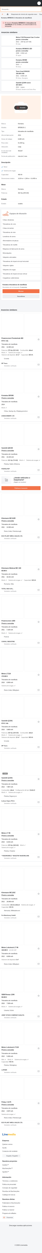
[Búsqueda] (39, 9)
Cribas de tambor (8, 228)
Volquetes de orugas (9, 269)
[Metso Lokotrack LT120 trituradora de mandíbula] (21, 1034)
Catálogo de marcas (8, 1195)
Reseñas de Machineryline (10, 1191)
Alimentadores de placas (10, 240)
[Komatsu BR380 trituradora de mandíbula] (21, 382)
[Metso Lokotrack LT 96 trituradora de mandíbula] (21, 934)
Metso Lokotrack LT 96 (9, 947)
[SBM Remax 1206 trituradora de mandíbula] (21, 981)
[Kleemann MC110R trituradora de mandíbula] (21, 505)
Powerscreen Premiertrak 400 (12, 338)
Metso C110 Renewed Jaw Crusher (28, 37)
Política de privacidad (9, 1184)
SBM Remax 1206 (7, 994)
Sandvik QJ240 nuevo (23, 83)
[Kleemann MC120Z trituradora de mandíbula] (21, 879)
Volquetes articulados (9, 257)
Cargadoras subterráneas (11, 278)
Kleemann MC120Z (8, 892)
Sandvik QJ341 (7, 721)
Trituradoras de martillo (10, 245)
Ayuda (4, 1148)
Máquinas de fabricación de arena (13, 249)
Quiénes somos (7, 1144)
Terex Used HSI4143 (22, 71)
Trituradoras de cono (9, 224)
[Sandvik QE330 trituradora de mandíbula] (21, 434)
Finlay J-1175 (6, 1102)
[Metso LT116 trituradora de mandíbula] (21, 660)
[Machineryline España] (13, 3)
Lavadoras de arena (9, 236)
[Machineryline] (7, 14)
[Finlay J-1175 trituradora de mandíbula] (21, 1088)
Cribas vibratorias (8, 220)
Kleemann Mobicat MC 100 (11, 568)
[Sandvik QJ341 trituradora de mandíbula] (21, 764)
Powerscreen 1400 (8, 621)
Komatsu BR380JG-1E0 (24, 48)
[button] (39, 3)
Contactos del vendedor (9, 1151)
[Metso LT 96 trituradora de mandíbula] (21, 819)
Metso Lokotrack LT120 (10, 1047)
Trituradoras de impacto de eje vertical (15, 274)
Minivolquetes (7, 253)
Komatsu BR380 (21, 60)
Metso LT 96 (5, 833)
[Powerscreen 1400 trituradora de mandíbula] (21, 607)
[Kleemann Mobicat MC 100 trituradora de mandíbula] (21, 554)
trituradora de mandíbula (25, 131)
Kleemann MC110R (8, 518)
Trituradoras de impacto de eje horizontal (16, 261)
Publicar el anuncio (21, 488)
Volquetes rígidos (8, 265)
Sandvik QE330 (7, 448)
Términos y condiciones (10, 1181)
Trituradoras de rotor (9, 232)
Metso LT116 (6, 673)
